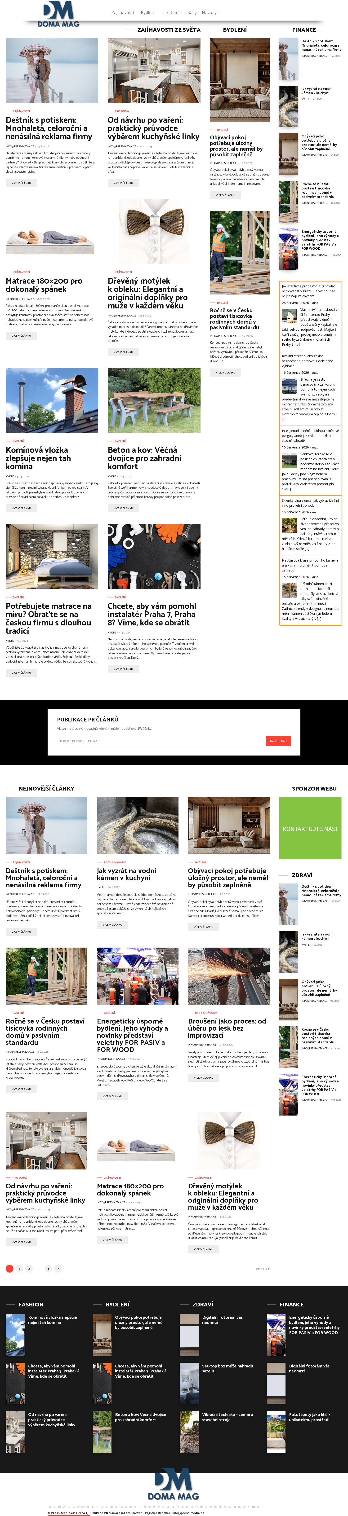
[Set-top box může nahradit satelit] (189, 1383)
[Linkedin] (125, 1506)
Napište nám (278, 741)
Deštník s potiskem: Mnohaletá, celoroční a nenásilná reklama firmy (49, 129)
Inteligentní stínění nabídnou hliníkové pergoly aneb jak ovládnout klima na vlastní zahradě (310, 435)
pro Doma (122, 111)
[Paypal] (154, 1506)
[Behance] (50, 1506)
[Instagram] (116, 1506)
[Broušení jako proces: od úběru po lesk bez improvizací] (229, 976)
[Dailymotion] (59, 1506)
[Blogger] (54, 1506)
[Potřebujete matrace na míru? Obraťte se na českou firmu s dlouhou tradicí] (52, 556)
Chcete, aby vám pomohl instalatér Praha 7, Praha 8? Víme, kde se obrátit (152, 615)
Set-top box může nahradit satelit (228, 1369)
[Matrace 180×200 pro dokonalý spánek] (52, 231)
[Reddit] (163, 1506)
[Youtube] (253, 1506)
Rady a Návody (115, 862)
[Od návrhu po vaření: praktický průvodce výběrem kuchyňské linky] (154, 70)
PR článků (111, 1513)
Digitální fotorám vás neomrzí (222, 1320)
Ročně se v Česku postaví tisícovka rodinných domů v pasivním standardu (234, 319)
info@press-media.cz (20, 146)
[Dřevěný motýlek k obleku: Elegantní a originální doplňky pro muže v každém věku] (154, 231)
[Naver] (144, 1506)
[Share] (173, 1506)
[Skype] (177, 1506)
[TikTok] (206, 1506)
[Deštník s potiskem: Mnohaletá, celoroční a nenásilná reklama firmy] (52, 70)
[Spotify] (187, 1506)
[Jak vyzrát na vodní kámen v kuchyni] (288, 106)
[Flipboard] (102, 1506)
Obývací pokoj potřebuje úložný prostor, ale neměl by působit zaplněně (236, 146)
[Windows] (234, 1506)
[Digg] (73, 1506)
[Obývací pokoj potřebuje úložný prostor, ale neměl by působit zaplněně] (240, 80)
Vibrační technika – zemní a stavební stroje (227, 1417)
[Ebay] (83, 1506)
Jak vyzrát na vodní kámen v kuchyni (317, 91)
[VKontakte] (230, 1506)
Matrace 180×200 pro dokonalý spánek (44, 285)
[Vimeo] (225, 1506)
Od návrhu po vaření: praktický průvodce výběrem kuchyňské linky (154, 129)
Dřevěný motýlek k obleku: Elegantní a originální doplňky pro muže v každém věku (148, 293)
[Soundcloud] (182, 1506)
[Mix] (135, 1506)
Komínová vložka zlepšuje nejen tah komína (38, 459)
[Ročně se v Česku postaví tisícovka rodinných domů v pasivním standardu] (240, 252)
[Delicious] (64, 1506)
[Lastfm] (121, 1506)
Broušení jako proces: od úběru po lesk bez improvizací (227, 1028)
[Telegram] (201, 1506)
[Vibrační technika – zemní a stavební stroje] (189, 1432)
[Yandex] (248, 1506)
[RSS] (168, 1506)
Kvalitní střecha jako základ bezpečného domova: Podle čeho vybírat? (307, 361)
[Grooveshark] (111, 1506)
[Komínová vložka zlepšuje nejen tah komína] (52, 400)
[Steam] (196, 1506)
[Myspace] (140, 1506)
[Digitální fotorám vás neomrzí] (189, 1335)
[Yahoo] (244, 1506)
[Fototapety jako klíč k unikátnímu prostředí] (276, 1432)
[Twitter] (220, 1506)
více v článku (21, 183)
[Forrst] (106, 1506)
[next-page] (58, 1269)
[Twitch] (215, 1506)
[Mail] (130, 1506)
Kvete (10, 476)
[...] (297, 344)
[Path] (149, 1506)
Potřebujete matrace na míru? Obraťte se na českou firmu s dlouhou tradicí (49, 619)
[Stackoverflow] (192, 1506)
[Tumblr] (211, 1506)
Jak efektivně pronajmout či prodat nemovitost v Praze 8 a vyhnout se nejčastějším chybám (308, 291)
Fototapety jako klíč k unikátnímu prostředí (309, 1417)
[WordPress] (239, 1506)
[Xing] (258, 1506)
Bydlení (18, 441)
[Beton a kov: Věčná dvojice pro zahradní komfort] (154, 400)
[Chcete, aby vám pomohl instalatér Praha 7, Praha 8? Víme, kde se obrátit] (154, 556)
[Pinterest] (158, 1506)
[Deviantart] (69, 1506)
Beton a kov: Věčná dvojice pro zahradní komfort (144, 459)
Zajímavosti (21, 111)
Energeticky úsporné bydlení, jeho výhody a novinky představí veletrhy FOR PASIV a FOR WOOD (320, 240)
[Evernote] (87, 1506)
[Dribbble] (78, 1506)
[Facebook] (92, 1506)
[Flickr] (97, 1506)
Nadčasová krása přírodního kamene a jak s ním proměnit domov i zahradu (310, 565)
